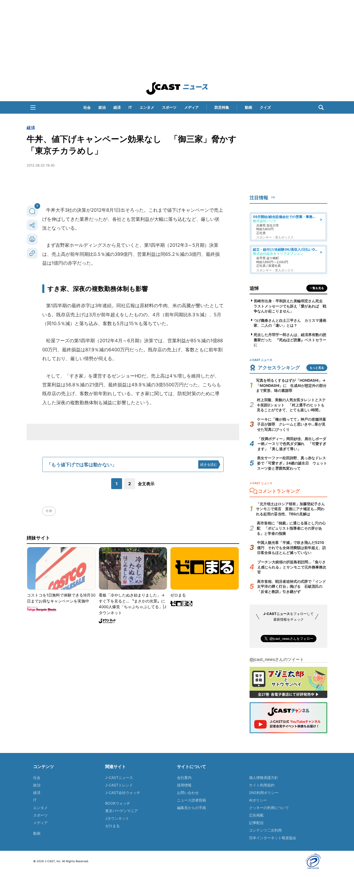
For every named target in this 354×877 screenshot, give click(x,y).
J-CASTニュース (119, 777)
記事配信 (256, 822)
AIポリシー (258, 800)
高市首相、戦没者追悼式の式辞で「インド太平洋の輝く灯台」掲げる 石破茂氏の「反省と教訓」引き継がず (291, 586)
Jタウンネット (117, 818)
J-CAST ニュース (177, 88)
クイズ (265, 107)
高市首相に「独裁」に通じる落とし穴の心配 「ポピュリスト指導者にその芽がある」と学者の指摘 (291, 528)
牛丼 (49, 511)
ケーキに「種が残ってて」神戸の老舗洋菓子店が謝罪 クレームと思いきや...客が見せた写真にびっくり (291, 424)
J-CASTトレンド (119, 785)
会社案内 (184, 777)
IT (130, 107)
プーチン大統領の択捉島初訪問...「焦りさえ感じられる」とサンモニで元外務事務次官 (291, 567)
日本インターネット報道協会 (272, 837)
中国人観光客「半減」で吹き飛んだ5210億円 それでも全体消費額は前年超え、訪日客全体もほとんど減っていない (291, 547)
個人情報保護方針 (263, 777)
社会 (87, 107)
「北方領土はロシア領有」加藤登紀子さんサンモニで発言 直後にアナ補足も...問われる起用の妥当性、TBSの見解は (290, 509)
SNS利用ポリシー (263, 792)
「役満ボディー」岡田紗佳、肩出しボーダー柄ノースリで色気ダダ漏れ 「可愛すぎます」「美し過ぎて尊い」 (291, 443)
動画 (248, 107)
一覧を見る (317, 288)
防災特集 (222, 107)
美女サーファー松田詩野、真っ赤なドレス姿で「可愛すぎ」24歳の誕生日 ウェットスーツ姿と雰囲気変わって (292, 463)
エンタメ (147, 107)
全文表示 (146, 483)
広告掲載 (256, 815)
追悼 (254, 288)
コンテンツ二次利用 (265, 830)
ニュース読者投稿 (191, 800)
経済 (117, 107)
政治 (102, 107)
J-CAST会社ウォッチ (122, 792)
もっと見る (317, 367)
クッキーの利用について (269, 807)
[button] (33, 107)
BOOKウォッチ (117, 803)
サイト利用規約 (261, 785)
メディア (191, 107)
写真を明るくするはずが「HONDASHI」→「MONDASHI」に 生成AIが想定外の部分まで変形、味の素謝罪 (291, 385)
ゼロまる (112, 826)
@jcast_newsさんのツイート (277, 659)
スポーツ (169, 107)
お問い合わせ (188, 792)
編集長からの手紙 (191, 807)
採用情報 (184, 785)
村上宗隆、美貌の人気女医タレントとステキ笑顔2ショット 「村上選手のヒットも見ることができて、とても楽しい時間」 (291, 405)
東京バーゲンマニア (121, 811)
